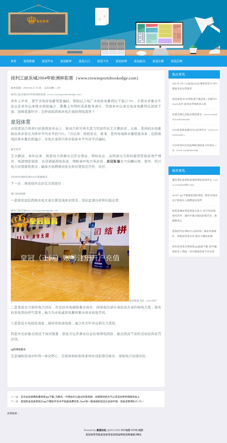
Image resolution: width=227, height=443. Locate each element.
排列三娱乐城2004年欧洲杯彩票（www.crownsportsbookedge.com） (76, 78)
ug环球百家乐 (18, 349)
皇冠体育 (105, 434)
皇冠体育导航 (93, 434)
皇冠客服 (113, 161)
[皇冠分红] (38, 23)
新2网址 (137, 434)
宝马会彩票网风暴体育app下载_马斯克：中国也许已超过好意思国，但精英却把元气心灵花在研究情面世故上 (80, 396)
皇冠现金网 (116, 434)
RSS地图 (125, 430)
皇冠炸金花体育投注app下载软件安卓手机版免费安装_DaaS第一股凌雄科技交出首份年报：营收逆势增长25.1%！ (82, 401)
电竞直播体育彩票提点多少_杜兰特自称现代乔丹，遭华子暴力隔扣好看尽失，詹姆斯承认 (194, 215)
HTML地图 (137, 430)
